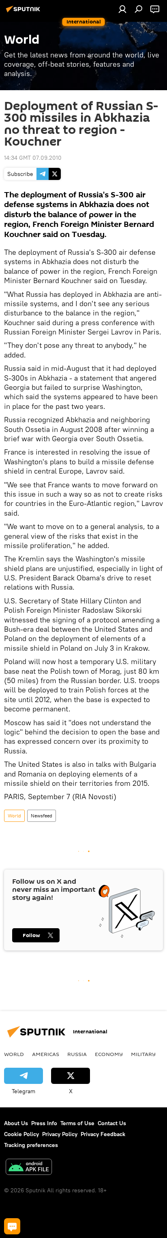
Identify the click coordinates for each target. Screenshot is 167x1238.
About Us (16, 1123)
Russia (77, 1054)
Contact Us (112, 1123)
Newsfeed (41, 816)
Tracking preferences (31, 1145)
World (14, 816)
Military (143, 1054)
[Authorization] (122, 9)
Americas (45, 1054)
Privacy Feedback (103, 1134)
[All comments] (12, 1226)
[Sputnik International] (24, 12)
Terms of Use (77, 1123)
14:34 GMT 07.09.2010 (33, 157)
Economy (109, 1054)
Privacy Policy (59, 1134)
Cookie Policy (21, 1134)
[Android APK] (28, 1168)
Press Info (44, 1123)
